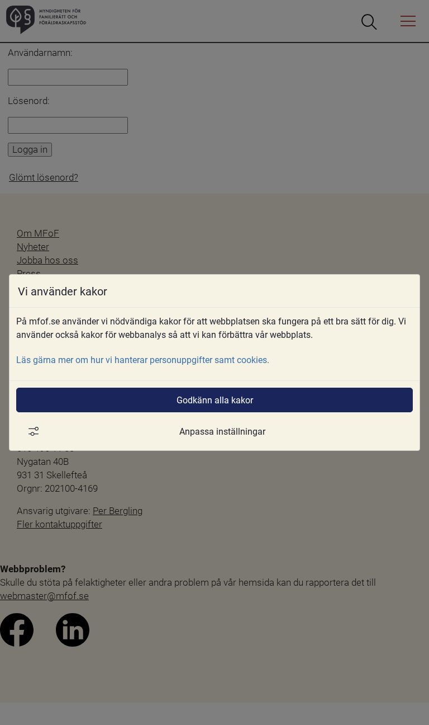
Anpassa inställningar (222, 431)
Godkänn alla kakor (215, 400)
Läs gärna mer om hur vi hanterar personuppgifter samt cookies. (142, 359)
